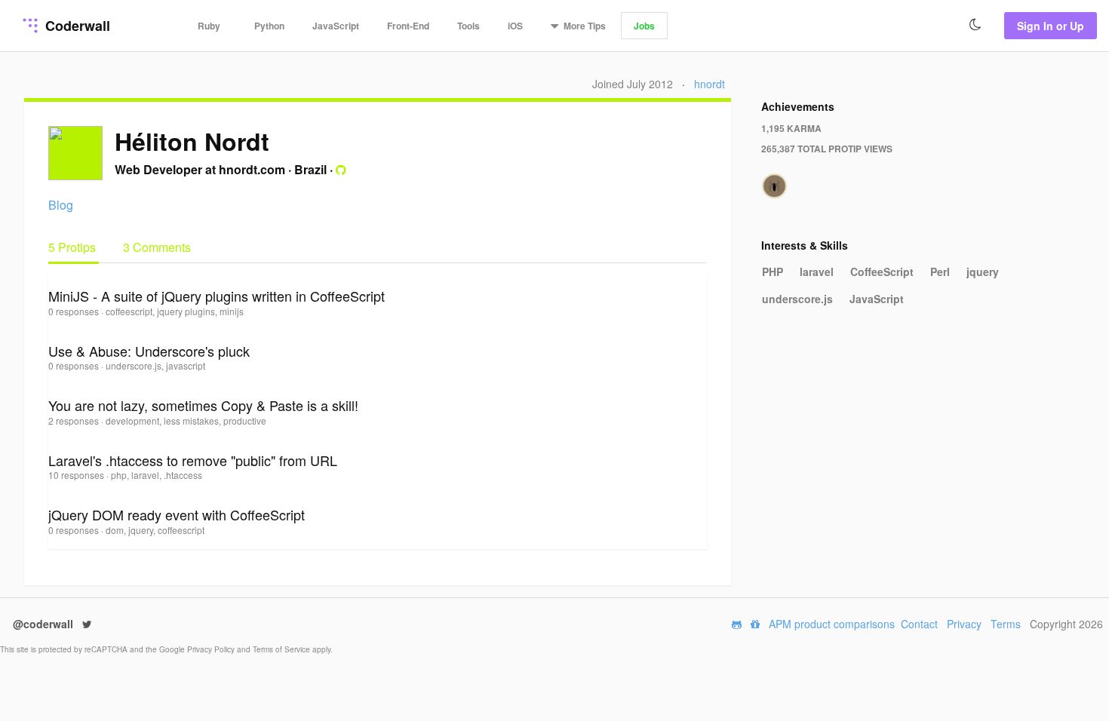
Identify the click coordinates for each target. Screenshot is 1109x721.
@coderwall (44, 623)
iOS (515, 25)
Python (269, 25)
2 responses (74, 420)
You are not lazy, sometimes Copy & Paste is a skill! (203, 405)
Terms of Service (282, 649)
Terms (1006, 623)
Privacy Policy (212, 649)
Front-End (408, 25)
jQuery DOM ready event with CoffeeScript (176, 514)
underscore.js (797, 298)
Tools (468, 25)
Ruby (209, 25)
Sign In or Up (1050, 25)
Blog (60, 204)
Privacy (964, 623)
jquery (982, 271)
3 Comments (157, 247)
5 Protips (73, 247)
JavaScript (335, 25)
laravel (817, 271)
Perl (940, 271)
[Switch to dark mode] (975, 24)
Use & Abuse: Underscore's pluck (149, 350)
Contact (919, 623)
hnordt (709, 83)
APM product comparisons (832, 623)
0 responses (74, 311)
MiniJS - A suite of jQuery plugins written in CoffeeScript (216, 295)
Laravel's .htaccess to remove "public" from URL (192, 460)
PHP (772, 271)
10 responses (77, 474)
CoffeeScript (882, 271)
